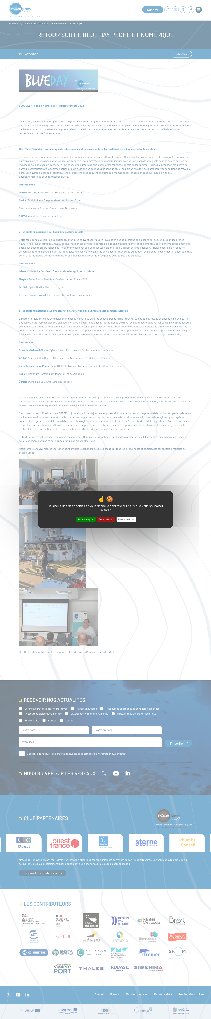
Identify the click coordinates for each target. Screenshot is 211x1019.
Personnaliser (126, 519)
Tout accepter (86, 519)
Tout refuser (106, 519)
